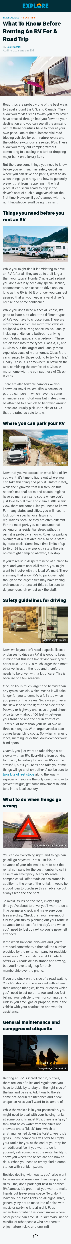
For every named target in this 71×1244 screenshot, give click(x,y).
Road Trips (29, 18)
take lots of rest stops (18, 774)
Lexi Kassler (14, 47)
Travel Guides (11, 18)
